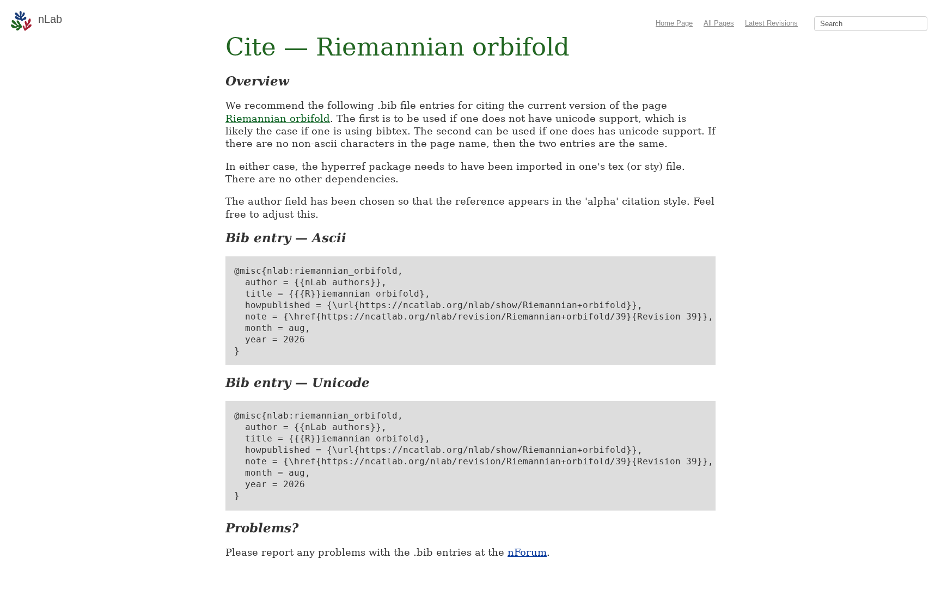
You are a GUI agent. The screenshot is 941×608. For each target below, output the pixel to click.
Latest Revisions (771, 23)
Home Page (674, 23)
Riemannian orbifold (277, 118)
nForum (527, 552)
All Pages (719, 23)
